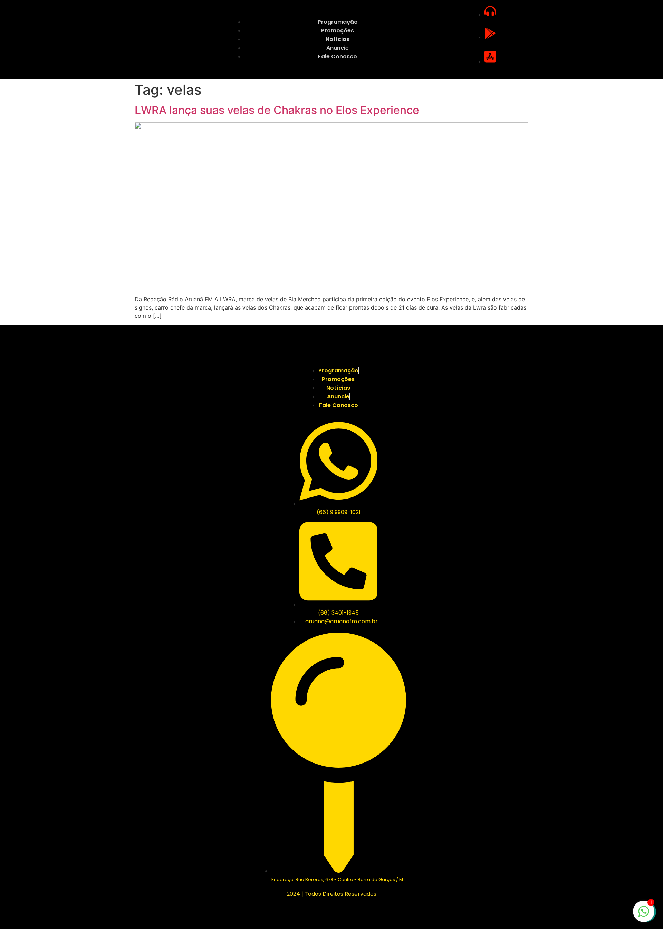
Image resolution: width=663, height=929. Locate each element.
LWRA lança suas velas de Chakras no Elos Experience (277, 110)
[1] (643, 914)
